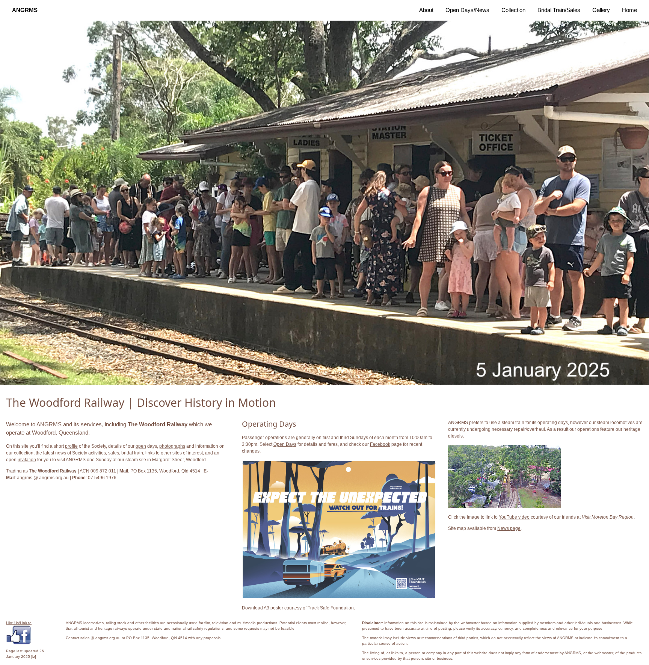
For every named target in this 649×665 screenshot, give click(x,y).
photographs (172, 446)
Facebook (380, 444)
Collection (513, 10)
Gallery (601, 10)
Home (629, 10)
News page (509, 528)
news (60, 453)
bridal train (132, 453)
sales (113, 453)
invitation (27, 459)
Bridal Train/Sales (558, 10)
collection (23, 453)
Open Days (284, 444)
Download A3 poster (262, 608)
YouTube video (514, 517)
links (150, 453)
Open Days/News (467, 10)
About (426, 10)
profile (71, 446)
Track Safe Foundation (331, 608)
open (141, 446)
